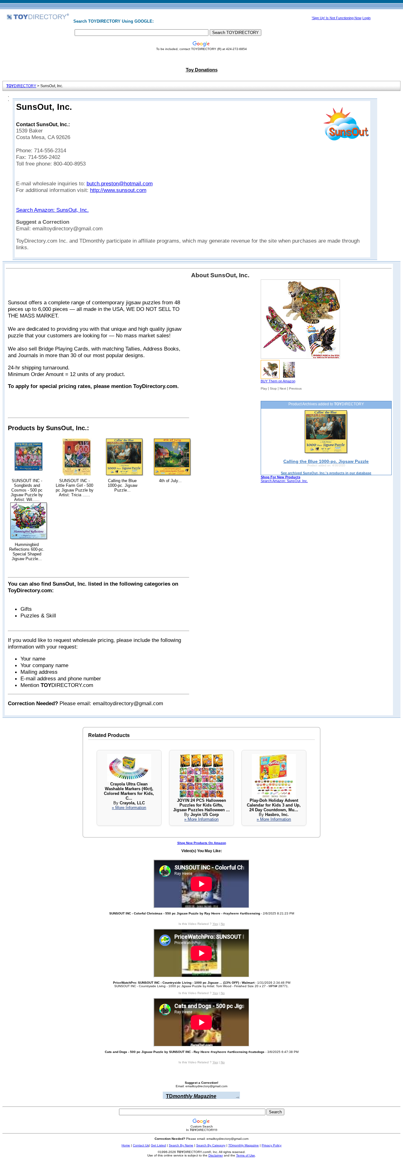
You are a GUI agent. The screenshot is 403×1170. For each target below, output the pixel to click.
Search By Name (181, 1145)
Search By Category (210, 1145)
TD (191, 1096)
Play (264, 388)
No (223, 923)
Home (126, 1145)
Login (366, 18)
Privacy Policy (271, 1145)
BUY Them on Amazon (278, 381)
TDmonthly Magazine (243, 1145)
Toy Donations (202, 69)
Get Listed (158, 1145)
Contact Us (141, 1145)
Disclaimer (215, 1155)
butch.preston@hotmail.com (120, 183)
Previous (295, 388)
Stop (273, 388)
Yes (215, 923)
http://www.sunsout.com (118, 190)
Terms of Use (245, 1155)
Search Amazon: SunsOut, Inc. (52, 210)
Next (283, 388)
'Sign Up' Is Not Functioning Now (336, 18)
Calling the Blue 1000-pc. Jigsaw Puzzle (326, 461)
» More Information (129, 807)
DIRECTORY (21, 86)
